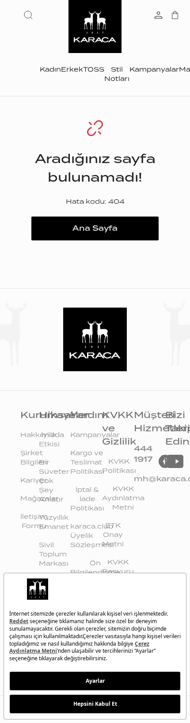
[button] (30, 15)
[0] (175, 16)
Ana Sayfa (95, 228)
